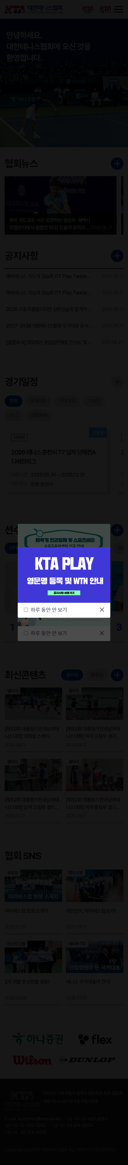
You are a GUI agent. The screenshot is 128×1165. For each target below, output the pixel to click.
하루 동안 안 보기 (49, 610)
